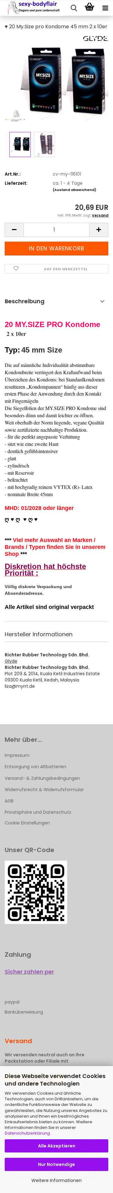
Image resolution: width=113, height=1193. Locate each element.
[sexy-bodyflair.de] (31, 8)
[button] (14, 230)
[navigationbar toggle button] (105, 8)
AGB (9, 801)
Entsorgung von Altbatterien (35, 766)
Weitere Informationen (56, 1180)
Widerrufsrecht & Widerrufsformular (44, 789)
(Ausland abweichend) (74, 189)
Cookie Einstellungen (27, 823)
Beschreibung (25, 301)
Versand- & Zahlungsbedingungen (42, 778)
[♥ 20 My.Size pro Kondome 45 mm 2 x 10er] (56, 83)
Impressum (17, 755)
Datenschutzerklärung (27, 1133)
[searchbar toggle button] (74, 8)
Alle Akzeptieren (56, 1146)
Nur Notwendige (56, 1164)
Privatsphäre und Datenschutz (38, 812)
